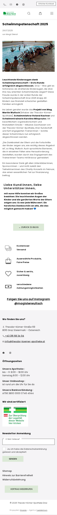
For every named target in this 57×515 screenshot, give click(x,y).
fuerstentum (42, 510)
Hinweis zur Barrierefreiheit (17, 475)
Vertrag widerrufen (21, 489)
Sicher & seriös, (25, 271)
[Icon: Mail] (11, 4)
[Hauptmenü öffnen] (52, 13)
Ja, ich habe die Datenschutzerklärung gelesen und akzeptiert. (24, 450)
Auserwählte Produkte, (29, 258)
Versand (21, 249)
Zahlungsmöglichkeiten (30, 287)
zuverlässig (23, 275)
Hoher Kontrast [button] (47, 3)
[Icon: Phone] (4, 4)
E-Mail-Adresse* (13, 439)
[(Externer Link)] (15, 416)
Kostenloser (23, 245)
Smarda (23, 510)
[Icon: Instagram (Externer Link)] (23, 4)
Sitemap (7, 471)
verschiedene (24, 284)
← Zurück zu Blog (28, 227)
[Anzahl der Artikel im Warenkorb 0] (40, 13)
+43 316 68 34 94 (13, 335)
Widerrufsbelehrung (13, 480)
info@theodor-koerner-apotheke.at (23, 341)
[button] (28, 13)
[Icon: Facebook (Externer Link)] (17, 4)
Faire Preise (23, 262)
